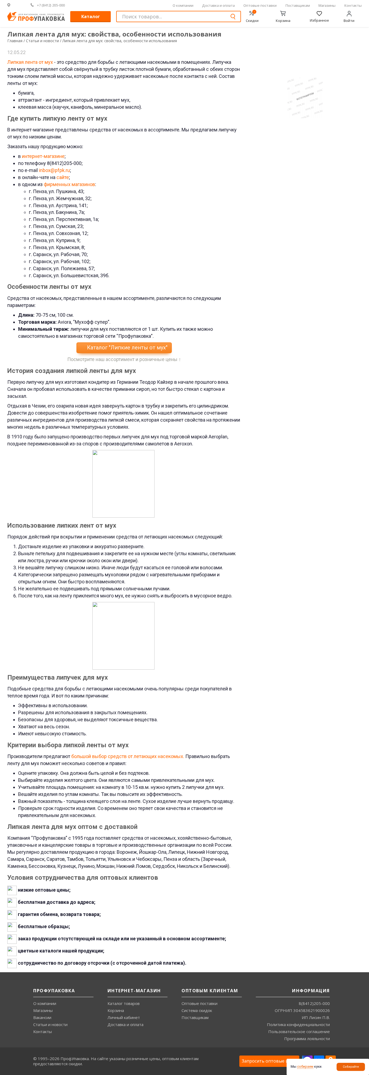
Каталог (90, 16)
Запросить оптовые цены (269, 1061)
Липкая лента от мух (30, 62)
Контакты (353, 5)
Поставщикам (298, 5)
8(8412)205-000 (314, 1003)
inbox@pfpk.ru (54, 170)
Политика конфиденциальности (298, 1024)
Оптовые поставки (260, 5)
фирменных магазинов (69, 184)
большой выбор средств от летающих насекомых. (127, 756)
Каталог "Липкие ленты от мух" (126, 347)
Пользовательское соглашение (299, 1031)
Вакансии (42, 1017)
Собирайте (351, 1067)
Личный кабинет (124, 1017)
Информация (311, 991)
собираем (305, 1066)
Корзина (116, 1010)
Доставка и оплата (218, 5)
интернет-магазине (43, 156)
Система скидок (197, 1010)
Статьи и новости (50, 1024)
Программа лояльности (307, 1038)
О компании (183, 5)
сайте (62, 177)
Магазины (327, 5)
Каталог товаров (124, 1003)
